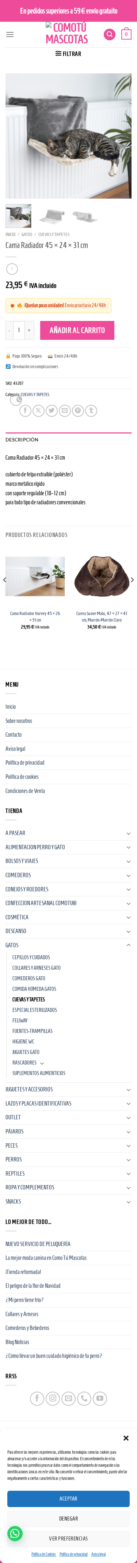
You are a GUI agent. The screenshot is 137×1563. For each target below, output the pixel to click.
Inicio (10, 234)
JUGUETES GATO (25, 1052)
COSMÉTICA (16, 917)
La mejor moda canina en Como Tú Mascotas (46, 1258)
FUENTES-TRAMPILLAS (32, 1031)
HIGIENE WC (23, 1042)
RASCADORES (24, 1063)
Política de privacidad (74, 1554)
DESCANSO (15, 931)
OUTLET (13, 1117)
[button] (126, 1438)
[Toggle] (129, 833)
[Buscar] (109, 35)
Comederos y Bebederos (27, 1328)
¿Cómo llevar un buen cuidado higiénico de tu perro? (53, 1356)
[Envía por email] (65, 411)
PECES (11, 1146)
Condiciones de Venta (25, 791)
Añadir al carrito (77, 330)
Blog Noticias (17, 1342)
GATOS (27, 234)
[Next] (119, 135)
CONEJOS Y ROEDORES (26, 889)
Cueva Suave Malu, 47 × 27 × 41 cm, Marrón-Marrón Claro (101, 617)
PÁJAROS (14, 1131)
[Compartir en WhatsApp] (16, 400)
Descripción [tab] (21, 440)
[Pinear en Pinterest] (78, 411)
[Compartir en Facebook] (25, 411)
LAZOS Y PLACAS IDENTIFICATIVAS (38, 1103)
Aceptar (68, 1499)
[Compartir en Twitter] (52, 411)
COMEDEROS (18, 875)
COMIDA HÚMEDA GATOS (34, 989)
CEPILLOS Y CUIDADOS (31, 957)
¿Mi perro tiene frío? (24, 1300)
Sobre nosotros (18, 721)
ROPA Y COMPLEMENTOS (29, 1187)
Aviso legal (98, 1554)
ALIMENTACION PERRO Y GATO (35, 847)
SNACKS (13, 1201)
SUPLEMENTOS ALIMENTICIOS (38, 1073)
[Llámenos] (84, 1399)
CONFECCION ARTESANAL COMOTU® (40, 903)
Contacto (13, 735)
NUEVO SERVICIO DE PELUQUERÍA (38, 1244)
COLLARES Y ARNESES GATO (36, 968)
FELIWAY (19, 1020)
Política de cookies (22, 777)
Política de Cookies (43, 1554)
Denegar (68, 1519)
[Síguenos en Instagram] (53, 1399)
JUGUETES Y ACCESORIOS (29, 1089)
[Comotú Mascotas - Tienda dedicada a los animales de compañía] (67, 34)
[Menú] (9, 34)
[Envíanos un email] (68, 1399)
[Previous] (17, 135)
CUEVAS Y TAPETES (53, 234)
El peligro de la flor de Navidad (33, 1286)
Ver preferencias (68, 1539)
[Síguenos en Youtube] (100, 1399)
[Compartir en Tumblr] (91, 411)
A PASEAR (15, 833)
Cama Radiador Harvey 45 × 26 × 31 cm (35, 617)
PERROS (13, 1159)
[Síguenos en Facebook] (37, 1399)
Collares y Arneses (21, 1314)
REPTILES (14, 1174)
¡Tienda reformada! (23, 1272)
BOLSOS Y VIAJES (21, 861)
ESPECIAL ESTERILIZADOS (34, 1010)
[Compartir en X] (39, 411)
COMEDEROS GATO (28, 978)
